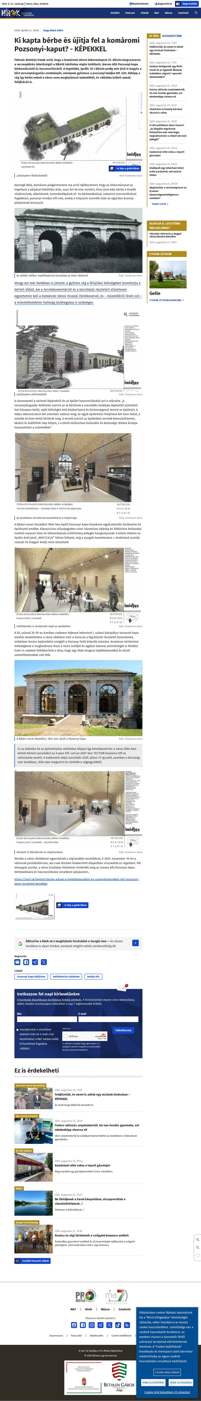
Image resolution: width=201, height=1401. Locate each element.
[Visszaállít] (198, 1255)
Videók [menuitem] (145, 12)
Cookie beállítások (121, 1335)
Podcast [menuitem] (130, 12)
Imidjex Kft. (93, 976)
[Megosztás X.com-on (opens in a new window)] (44, 962)
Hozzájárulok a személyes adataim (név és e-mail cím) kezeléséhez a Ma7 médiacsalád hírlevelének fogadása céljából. (39, 1039)
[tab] (154, 35)
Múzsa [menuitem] (168, 12)
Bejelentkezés (140, 3)
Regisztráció (165, 3)
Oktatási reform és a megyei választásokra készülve (165, 235)
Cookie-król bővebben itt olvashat (167, 1392)
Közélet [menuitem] (115, 12)
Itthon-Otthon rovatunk (165, 300)
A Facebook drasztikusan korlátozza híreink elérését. (49, 999)
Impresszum (56, 1335)
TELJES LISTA (159, 204)
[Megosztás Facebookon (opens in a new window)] (26, 962)
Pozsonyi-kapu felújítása (31, 976)
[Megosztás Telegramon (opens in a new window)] (35, 962)
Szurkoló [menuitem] (183, 12)
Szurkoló (125, 1309)
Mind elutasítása (153, 1382)
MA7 (73, 1309)
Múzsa (105, 1309)
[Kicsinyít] (198, 1247)
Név (19, 1013)
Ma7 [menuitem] (157, 12)
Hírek (88, 1309)
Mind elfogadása (181, 1382)
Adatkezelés (96, 1335)
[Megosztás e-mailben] (17, 962)
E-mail (82, 1013)
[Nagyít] (198, 1240)
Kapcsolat (76, 1335)
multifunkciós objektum (66, 976)
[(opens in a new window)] (74, 1325)
